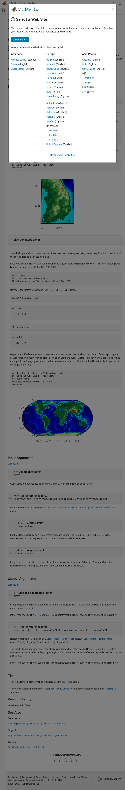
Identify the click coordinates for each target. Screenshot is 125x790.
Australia (86, 59)
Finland (50, 78)
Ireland (49, 87)
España (50, 73)
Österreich (51, 112)
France (49, 82)
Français (53, 139)
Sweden (50, 121)
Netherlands (52, 103)
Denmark (51, 64)
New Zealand (88, 69)
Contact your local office (62, 155)
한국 (84, 91)
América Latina (18, 59)
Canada (15, 64)
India (84, 64)
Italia (48, 91)
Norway (50, 107)
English (53, 135)
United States (17, 69)
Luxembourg (52, 96)
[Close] (113, 9)
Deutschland (52, 69)
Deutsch (53, 130)
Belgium (50, 59)
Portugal (50, 117)
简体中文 (89, 78)
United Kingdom (54, 144)
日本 (84, 87)
